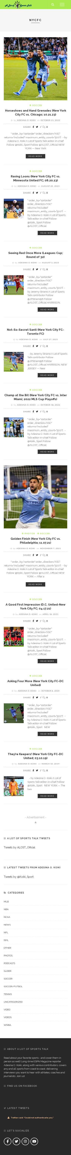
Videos (8, 1017)
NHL (6, 940)
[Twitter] (16, 1141)
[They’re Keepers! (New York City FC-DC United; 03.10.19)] (14, 785)
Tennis (8, 994)
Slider (7, 971)
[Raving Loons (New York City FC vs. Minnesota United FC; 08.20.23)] (14, 208)
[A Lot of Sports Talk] (18, 4)
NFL (6, 932)
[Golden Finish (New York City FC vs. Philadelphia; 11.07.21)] (35, 496)
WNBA (7, 1025)
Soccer (37, 105)
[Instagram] (25, 1141)
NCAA (7, 917)
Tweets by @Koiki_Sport (19, 876)
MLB (6, 901)
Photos (30, 533)
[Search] (52, 4)
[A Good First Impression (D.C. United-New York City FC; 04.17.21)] (14, 636)
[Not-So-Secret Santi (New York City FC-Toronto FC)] (14, 361)
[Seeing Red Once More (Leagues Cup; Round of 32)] (14, 284)
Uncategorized (13, 1002)
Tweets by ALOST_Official (19, 847)
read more (35, 156)
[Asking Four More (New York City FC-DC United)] (14, 712)
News (7, 924)
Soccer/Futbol (13, 986)
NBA (6, 909)
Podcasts (9, 963)
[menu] (62, 4)
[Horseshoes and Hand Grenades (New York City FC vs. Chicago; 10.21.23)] (35, 68)
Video (7, 1009)
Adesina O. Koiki (26, 120)
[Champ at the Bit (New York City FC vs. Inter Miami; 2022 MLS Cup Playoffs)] (14, 427)
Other (7, 948)
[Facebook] (7, 1141)
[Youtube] (34, 1141)
